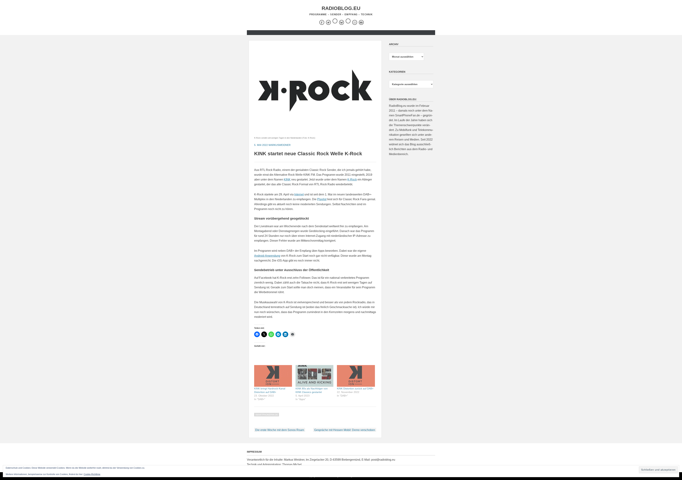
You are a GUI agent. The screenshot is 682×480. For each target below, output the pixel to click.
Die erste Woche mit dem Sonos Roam (279, 430)
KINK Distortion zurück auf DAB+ (355, 388)
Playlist (321, 199)
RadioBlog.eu (341, 8)
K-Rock (352, 179)
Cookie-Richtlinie (92, 474)
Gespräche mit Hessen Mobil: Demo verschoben (344, 430)
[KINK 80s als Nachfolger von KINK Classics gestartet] (314, 376)
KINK (287, 179)
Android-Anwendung (267, 255)
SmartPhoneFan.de (266, 415)
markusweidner (280, 145)
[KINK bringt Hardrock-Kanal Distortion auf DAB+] (273, 376)
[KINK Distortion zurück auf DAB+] (356, 376)
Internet (299, 194)
